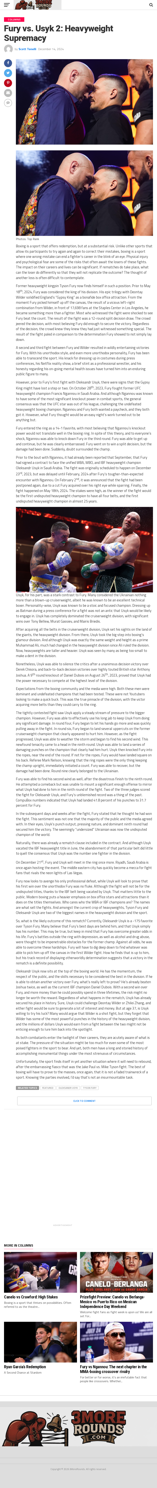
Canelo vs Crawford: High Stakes (31, 1296)
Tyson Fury (89, 1088)
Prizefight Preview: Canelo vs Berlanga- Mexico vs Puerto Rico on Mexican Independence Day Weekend (112, 1301)
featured (47, 1088)
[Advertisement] (88, 1170)
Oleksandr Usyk (68, 1088)
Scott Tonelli (27, 49)
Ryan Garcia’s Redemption (25, 1366)
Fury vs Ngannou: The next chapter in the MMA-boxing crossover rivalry (113, 1369)
